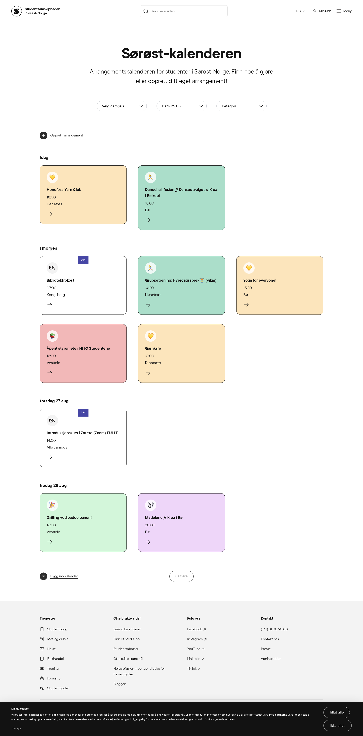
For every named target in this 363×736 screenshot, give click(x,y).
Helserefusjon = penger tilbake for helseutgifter (139, 671)
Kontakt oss (270, 639)
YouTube (194, 649)
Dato (171, 106)
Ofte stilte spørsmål (128, 659)
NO (298, 11)
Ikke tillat (337, 726)
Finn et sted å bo (126, 639)
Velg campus (113, 106)
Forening (54, 678)
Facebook (194, 629)
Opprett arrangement (66, 135)
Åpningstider (271, 659)
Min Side (325, 11)
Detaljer (16, 728)
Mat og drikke (57, 639)
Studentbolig (57, 629)
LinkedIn (193, 659)
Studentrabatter (125, 649)
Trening (53, 668)
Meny (347, 11)
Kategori (229, 106)
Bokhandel (55, 659)
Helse (51, 649)
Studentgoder (58, 688)
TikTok (192, 668)
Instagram (195, 639)
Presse (266, 649)
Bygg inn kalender (64, 576)
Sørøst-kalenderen (127, 629)
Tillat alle (336, 712)
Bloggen (119, 684)
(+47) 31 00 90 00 (274, 629)
